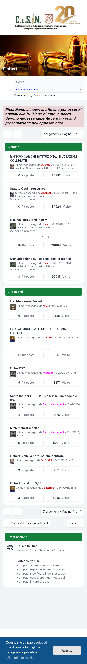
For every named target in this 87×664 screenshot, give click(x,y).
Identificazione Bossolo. (27, 301)
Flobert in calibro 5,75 (25, 483)
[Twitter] (7, 632)
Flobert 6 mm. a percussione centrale (37, 456)
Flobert (10, 68)
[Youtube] (10, 632)
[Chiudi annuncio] (81, 108)
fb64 (46, 305)
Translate (48, 95)
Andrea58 (47, 192)
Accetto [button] (67, 650)
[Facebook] (4, 632)
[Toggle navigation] (82, 17)
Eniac (46, 224)
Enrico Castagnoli (53, 404)
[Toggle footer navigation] (82, 632)
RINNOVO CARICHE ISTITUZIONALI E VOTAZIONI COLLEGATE (43, 158)
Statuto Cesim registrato (27, 188)
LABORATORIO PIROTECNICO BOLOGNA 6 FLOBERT (39, 331)
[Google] (14, 632)
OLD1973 (46, 164)
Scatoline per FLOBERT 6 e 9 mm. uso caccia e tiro (43, 398)
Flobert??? (17, 368)
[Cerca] (72, 82)
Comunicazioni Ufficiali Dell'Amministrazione (52, 168)
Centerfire (48, 337)
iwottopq (48, 372)
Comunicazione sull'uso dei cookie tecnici (40, 258)
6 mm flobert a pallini (25, 428)
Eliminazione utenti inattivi (29, 219)
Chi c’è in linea (27, 546)
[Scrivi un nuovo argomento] (7, 134)
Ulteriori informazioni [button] (21, 657)
